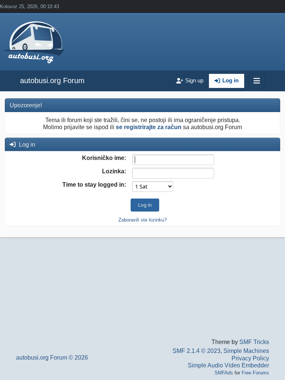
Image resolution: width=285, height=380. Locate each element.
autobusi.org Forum (52, 80)
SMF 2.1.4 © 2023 (196, 351)
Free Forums (255, 373)
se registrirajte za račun (148, 127)
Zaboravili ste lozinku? (142, 220)
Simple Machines (246, 351)
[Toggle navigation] (257, 80)
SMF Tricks (254, 342)
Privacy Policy (250, 358)
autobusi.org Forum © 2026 (52, 357)
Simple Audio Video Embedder (228, 365)
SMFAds (223, 373)
